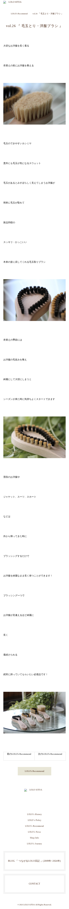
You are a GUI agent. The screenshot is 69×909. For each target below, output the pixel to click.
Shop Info (34, 838)
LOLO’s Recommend (34, 771)
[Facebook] (34, 804)
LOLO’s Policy (34, 820)
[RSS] (40, 804)
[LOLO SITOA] (34, 793)
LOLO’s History (34, 814)
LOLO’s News (34, 832)
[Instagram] (29, 804)
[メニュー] (64, 5)
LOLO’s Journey (34, 844)
